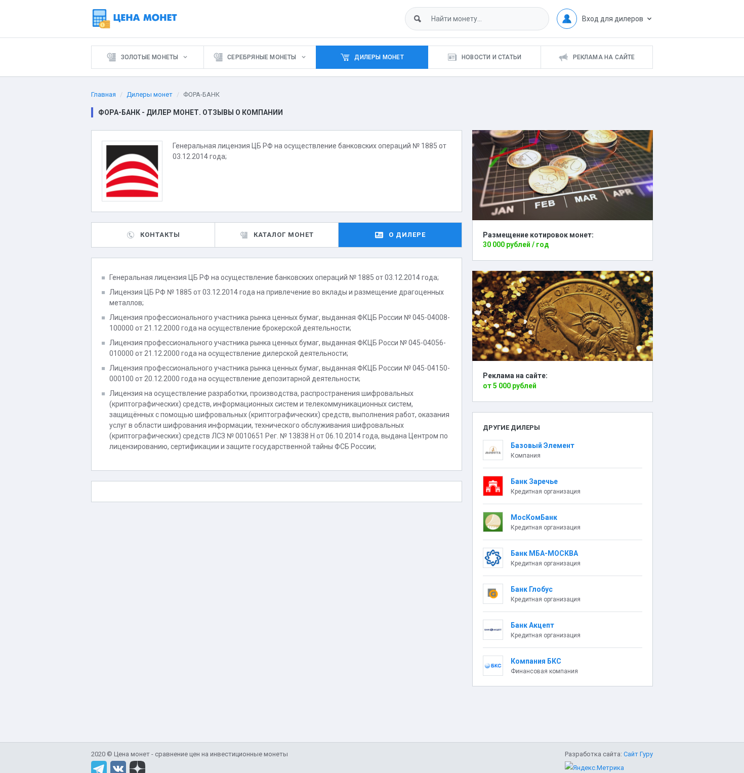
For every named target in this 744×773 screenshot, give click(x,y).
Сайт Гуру (638, 754)
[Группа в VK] (118, 768)
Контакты (160, 234)
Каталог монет (284, 234)
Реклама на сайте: (515, 376)
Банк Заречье (534, 481)
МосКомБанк (534, 517)
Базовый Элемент (542, 445)
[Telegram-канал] (99, 768)
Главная (103, 94)
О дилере (407, 234)
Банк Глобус (532, 589)
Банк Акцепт (532, 625)
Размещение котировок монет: (538, 235)
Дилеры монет (150, 94)
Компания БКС (536, 661)
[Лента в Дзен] (137, 768)
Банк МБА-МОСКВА (544, 553)
